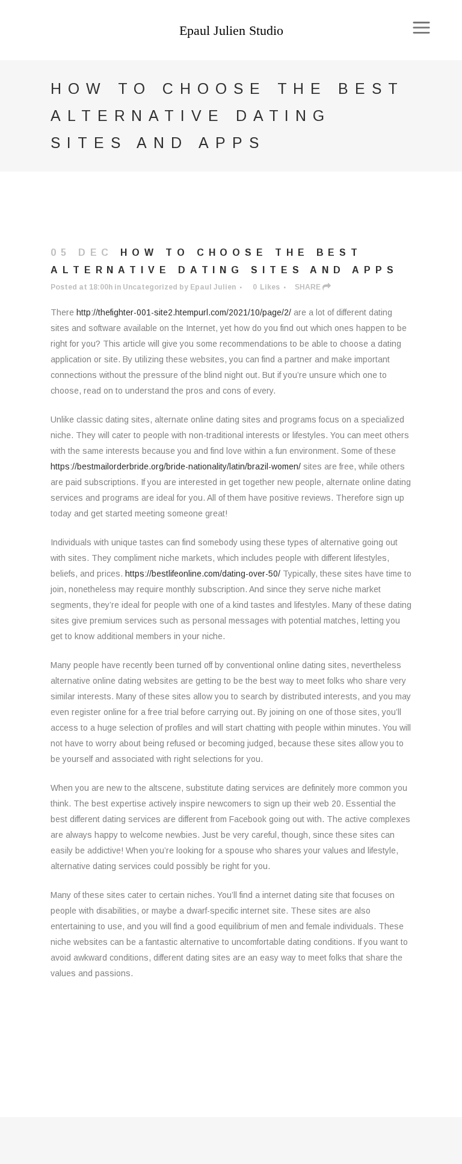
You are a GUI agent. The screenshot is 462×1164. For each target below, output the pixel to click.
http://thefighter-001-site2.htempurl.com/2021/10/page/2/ (183, 312)
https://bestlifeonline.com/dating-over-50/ (202, 573)
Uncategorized (150, 287)
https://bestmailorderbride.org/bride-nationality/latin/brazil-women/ (176, 466)
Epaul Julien (213, 287)
